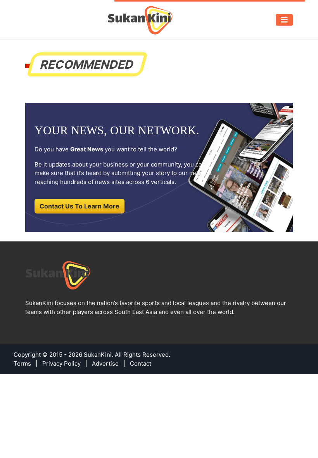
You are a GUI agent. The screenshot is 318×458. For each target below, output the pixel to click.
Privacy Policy (61, 363)
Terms (22, 363)
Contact (140, 363)
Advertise (105, 363)
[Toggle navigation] (284, 20)
